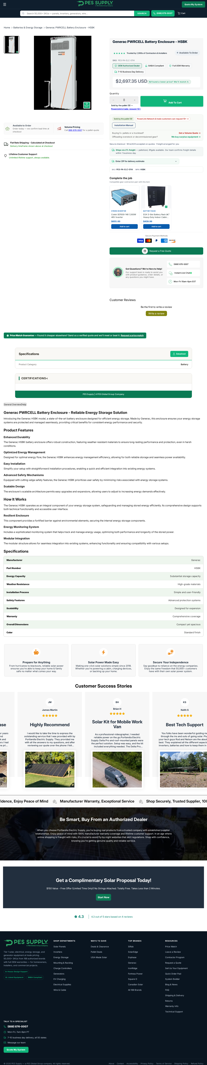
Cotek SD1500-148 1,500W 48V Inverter (123, 215)
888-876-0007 (75, 130)
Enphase (132, 957)
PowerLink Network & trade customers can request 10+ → (163, 119)
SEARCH (141, 13)
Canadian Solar (135, 984)
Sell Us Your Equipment (176, 968)
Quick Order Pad (173, 973)
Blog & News (171, 984)
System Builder (172, 979)
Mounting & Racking (63, 963)
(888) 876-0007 (181, 264)
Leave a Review (173, 952)
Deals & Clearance (100, 946)
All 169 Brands (135, 990)
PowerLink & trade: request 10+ (126, 109)
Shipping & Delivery (174, 995)
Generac (132, 963)
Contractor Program (174, 957)
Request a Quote (173, 963)
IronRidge (132, 968)
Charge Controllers (62, 968)
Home (7, 27)
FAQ (167, 990)
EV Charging (59, 979)
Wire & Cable (59, 990)
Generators (58, 973)
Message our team (17, 1042)
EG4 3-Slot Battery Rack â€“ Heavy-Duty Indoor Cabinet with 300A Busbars (156, 216)
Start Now (103, 897)
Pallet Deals (96, 952)
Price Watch (171, 946)
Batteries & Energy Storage (28, 27)
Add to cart (124, 226)
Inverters (57, 952)
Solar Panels (59, 946)
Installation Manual (123, 125)
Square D (132, 979)
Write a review (156, 313)
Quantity (114, 93)
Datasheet (181, 354)
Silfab (131, 946)
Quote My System (194, 4)
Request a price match (132, 335)
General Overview (12, 404)
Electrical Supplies (62, 984)
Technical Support (174, 1011)
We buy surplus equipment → (186, 137)
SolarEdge (133, 952)
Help (24, 404)
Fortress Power (135, 973)
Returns (169, 1001)
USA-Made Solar (99, 957)
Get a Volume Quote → (190, 133)
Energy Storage (60, 957)
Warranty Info (171, 1006)
